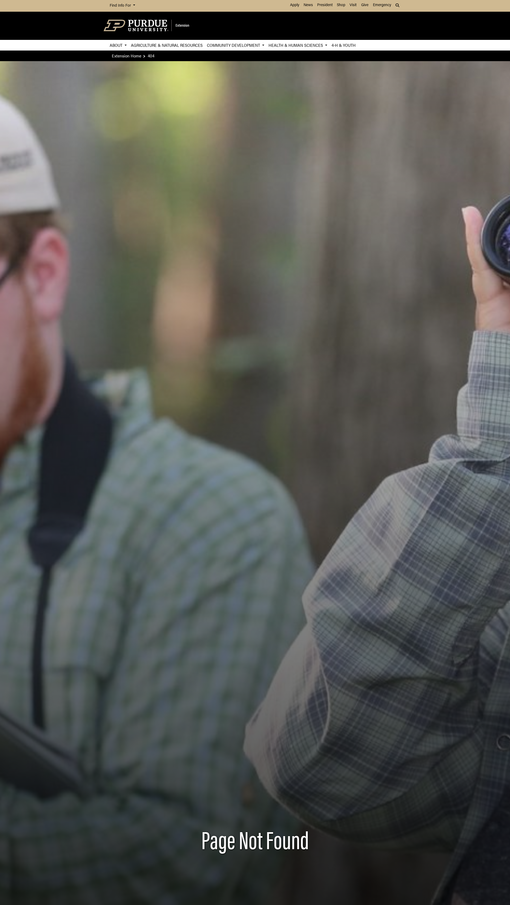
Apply (294, 5)
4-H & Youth (344, 45)
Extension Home (126, 56)
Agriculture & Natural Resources (167, 45)
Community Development (234, 45)
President (325, 5)
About (117, 45)
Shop (341, 5)
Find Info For (121, 6)
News (308, 5)
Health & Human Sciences (296, 45)
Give (364, 5)
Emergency (382, 5)
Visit (353, 5)
